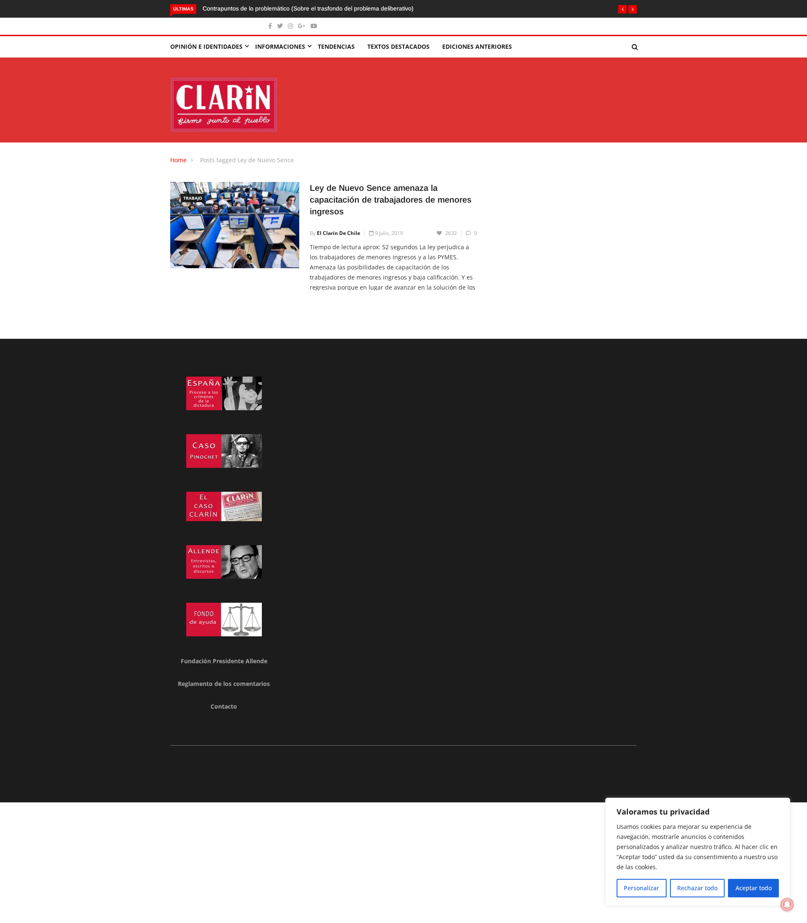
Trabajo (192, 198)
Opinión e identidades (206, 46)
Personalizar (641, 888)
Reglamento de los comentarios (224, 684)
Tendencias (336, 46)
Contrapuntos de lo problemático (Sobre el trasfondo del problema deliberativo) (309, 8)
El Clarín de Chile (338, 233)
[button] (622, 9)
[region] (697, 852)
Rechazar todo (697, 888)
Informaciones (280, 46)
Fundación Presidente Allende (224, 661)
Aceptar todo (754, 888)
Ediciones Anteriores (477, 46)
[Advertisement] (252, 861)
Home (178, 160)
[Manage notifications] (787, 904)
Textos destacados (398, 46)
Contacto (224, 706)
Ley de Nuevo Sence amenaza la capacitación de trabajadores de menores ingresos (391, 199)
